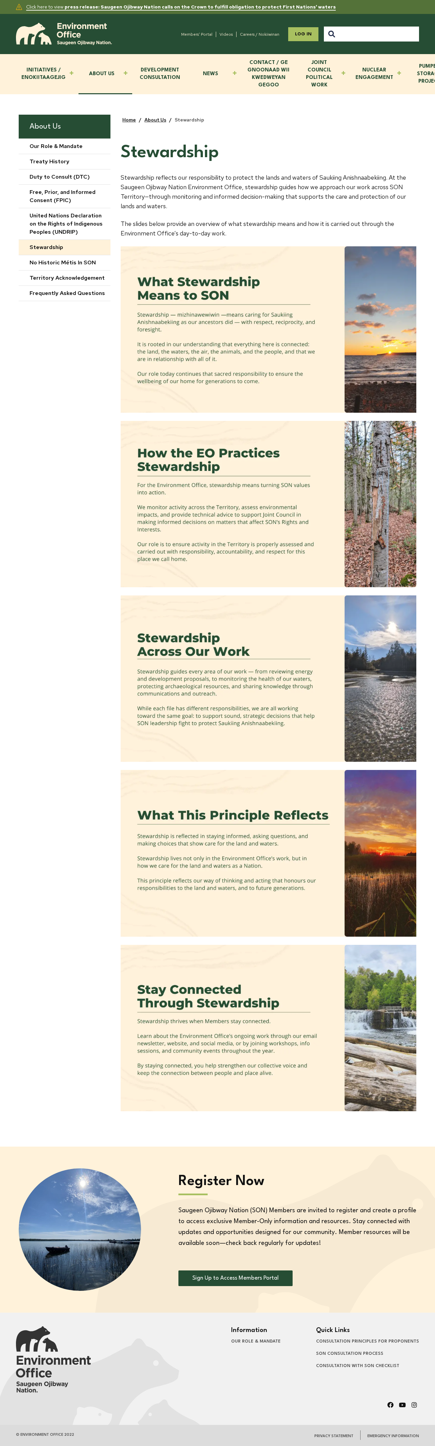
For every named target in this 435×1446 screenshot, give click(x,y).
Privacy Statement (333, 1436)
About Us (45, 126)
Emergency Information (393, 1436)
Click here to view (181, 7)
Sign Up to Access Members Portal (235, 1278)
